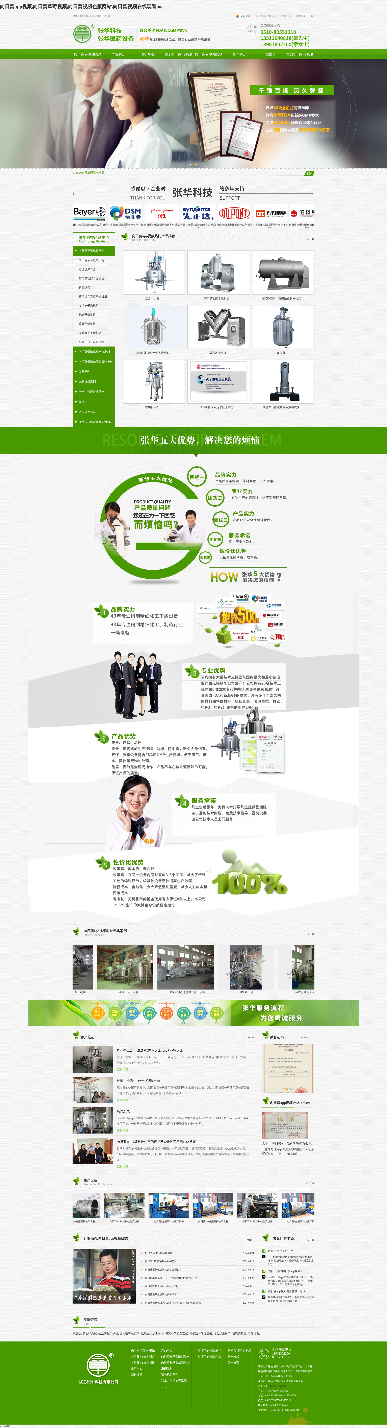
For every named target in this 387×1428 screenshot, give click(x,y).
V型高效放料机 (216, 352)
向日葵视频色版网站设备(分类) (161, 1294)
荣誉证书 (136, 1374)
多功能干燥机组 (89, 305)
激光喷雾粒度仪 (129, 1333)
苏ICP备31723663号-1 (279, 1385)
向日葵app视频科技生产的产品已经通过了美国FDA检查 (156, 1141)
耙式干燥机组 (87, 314)
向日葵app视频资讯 (208, 54)
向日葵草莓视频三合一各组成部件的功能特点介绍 (171, 1278)
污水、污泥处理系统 (91, 391)
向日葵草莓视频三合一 (93, 260)
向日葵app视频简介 (143, 1356)
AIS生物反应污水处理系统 (216, 407)
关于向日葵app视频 (178, 54)
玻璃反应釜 (152, 407)
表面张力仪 (90, 1333)
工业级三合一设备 (212, 992)
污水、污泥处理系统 (174, 1380)
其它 (164, 1386)
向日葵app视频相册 (143, 1362)
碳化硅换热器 (87, 411)
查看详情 (122, 1069)
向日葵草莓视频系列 (91, 250)
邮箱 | (249, 16)
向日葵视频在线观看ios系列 (96, 361)
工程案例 (269, 54)
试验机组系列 (87, 381)
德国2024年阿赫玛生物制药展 (161, 1261)
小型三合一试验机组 (91, 341)
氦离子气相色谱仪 (176, 1333)
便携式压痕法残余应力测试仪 (93, 424)
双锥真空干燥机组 (90, 332)
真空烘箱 (84, 287)
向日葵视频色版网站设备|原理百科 (163, 1269)
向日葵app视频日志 (209, 1356)
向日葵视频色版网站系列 (94, 351)
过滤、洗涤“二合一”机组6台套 (138, 1080)
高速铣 (77, 1333)
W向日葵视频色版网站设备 (152, 352)
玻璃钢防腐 (239, 1333)
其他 (81, 401)
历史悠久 (123, 1111)
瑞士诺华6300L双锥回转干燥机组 (91, 992)
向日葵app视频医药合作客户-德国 (292, 224)
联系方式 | (286, 16)
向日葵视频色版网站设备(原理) (161, 1286)
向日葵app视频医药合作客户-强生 (75, 224)
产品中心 (117, 54)
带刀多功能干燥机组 (91, 278)
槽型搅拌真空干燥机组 (93, 296)
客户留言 (233, 1362)
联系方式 (233, 1356)
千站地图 (253, 1333)
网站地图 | (301, 16)
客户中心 (148, 54)
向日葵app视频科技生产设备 (83, 1221)
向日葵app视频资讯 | (266, 16)
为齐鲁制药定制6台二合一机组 (152, 992)
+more (304, 1037)
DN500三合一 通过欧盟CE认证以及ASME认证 (150, 1050)
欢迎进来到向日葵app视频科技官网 (91, 16)
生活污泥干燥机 (108, 1333)
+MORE (310, 239)
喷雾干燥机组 (87, 323)
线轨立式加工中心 (152, 1333)
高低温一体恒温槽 (200, 1333)
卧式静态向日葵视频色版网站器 (281, 298)
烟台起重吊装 (222, 1333)
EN (311, 16)
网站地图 (5, 1426)
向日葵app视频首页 (87, 54)
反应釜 (281, 352)
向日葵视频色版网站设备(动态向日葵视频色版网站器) (173, 1302)
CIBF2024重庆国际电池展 (88, 172)
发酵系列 (84, 371)
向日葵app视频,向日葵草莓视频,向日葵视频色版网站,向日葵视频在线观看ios (81, 6)
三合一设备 (152, 298)
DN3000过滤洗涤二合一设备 (273, 992)
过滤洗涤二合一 (89, 269)
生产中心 (238, 54)
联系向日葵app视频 (299, 54)
